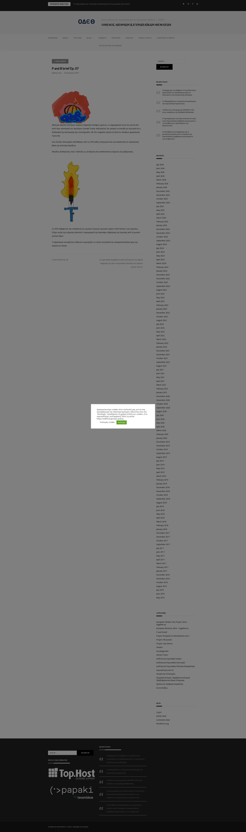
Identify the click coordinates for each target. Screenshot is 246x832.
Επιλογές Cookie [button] (107, 422)
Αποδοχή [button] (121, 422)
